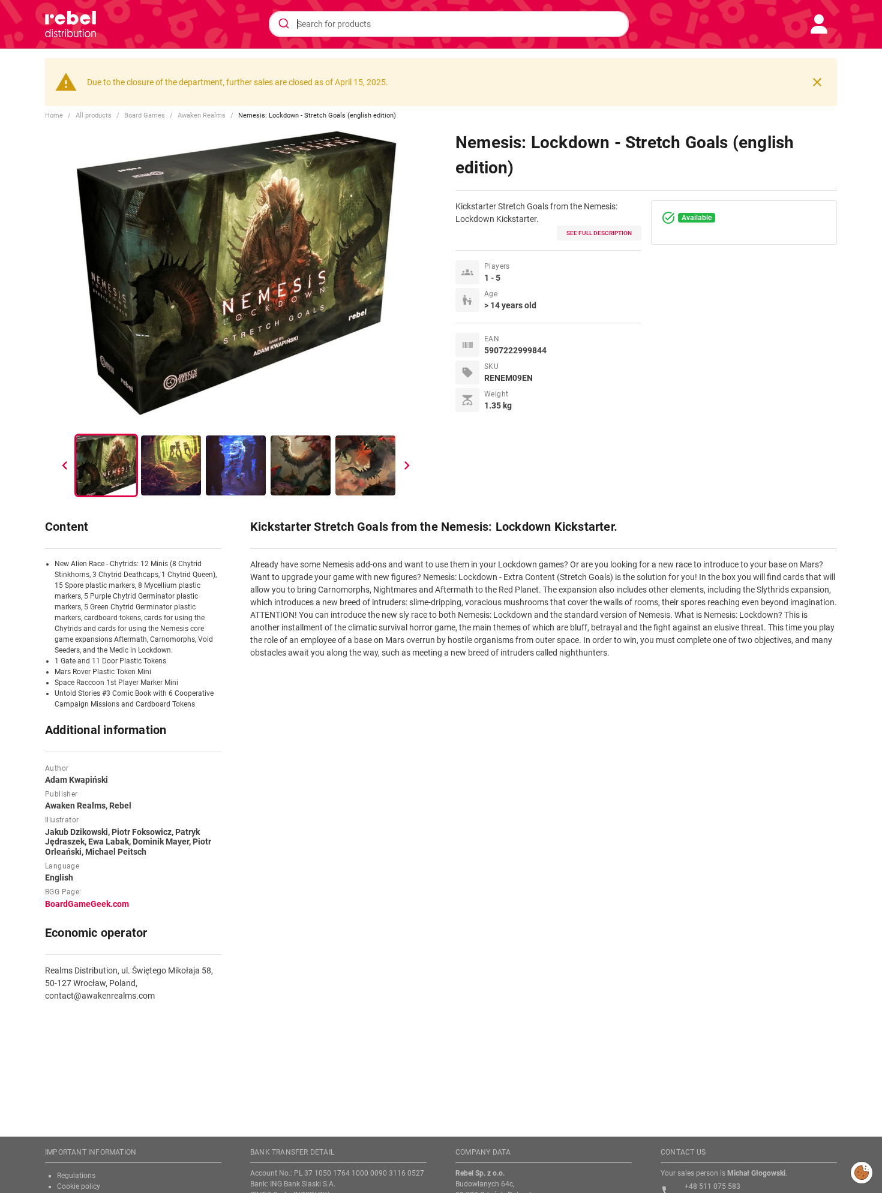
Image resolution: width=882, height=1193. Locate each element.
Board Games (144, 115)
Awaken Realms (202, 115)
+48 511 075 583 (712, 1186)
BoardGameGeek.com (87, 904)
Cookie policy (78, 1186)
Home (54, 115)
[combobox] (449, 24)
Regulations (76, 1175)
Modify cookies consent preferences (862, 1172)
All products (94, 115)
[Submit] (283, 24)
